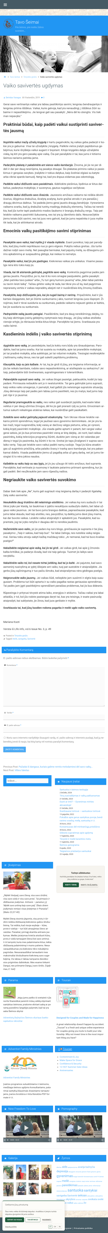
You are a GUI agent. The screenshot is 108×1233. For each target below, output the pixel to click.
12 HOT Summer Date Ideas (73, 1067)
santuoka (75, 1190)
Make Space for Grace (71, 1060)
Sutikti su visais (14, 1220)
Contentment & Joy (69, 1057)
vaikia (75, 1203)
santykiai (90, 1190)
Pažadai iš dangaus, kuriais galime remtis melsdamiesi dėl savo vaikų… (56, 766)
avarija (81, 1167)
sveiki (100, 1199)
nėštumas (99, 1181)
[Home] (4, 77)
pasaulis (81, 1186)
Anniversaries (66, 1070)
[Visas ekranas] (49, 1140)
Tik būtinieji (32, 1220)
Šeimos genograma (69, 845)
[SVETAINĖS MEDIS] (6, 5)
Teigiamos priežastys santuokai (75, 851)
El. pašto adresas (14, 725)
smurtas (78, 1199)
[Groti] (5, 1140)
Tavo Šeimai (27, 22)
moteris (78, 1181)
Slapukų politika (11, 1227)
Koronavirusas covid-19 (91, 1177)
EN (55, 1227)
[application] (27, 1128)
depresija (62, 1171)
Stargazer (67, 1228)
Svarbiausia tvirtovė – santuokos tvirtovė (80, 811)
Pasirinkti (46, 1220)
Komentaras (12, 665)
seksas (82, 1195)
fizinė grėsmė (91, 1172)
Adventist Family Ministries (16, 1077)
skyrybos (70, 1199)
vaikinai (80, 1203)
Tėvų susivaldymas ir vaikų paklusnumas (80, 795)
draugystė (72, 1172)
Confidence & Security (70, 1063)
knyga (75, 1177)
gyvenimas (65, 1176)
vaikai (70, 1203)
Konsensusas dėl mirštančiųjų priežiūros (80, 826)
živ (85, 1203)
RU (60, 1227)
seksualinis (91, 1196)
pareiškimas (69, 1185)
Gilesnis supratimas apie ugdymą (76, 832)
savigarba (22, 639)
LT (50, 1227)
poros (90, 1186)
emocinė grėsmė (81, 1172)
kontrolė (80, 1177)
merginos (72, 1181)
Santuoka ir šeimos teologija (74, 789)
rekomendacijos (62, 1191)
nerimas (92, 1181)
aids (64, 1166)
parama (59, 1186)
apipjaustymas (72, 1167)
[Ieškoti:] (27, 780)
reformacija (96, 1186)
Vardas (10, 713)
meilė (15, 639)
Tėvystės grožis (21, 635)
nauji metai (85, 1181)
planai (86, 1186)
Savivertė (31, 639)
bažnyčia (90, 1167)
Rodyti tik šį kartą (89, 885)
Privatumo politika (83, 1228)
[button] (27, 1128)
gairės (99, 1172)
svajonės (85, 1199)
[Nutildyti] (8, 1140)
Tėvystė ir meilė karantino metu (75, 839)
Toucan (67, 1049)
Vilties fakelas (22, 770)
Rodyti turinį (71, 885)
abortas (59, 1167)
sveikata (92, 1199)
